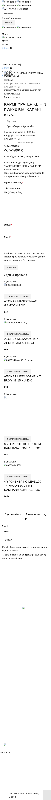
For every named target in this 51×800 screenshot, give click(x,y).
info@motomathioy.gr (13, 731)
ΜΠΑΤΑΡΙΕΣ (8, 650)
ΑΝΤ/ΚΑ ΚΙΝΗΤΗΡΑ (30, 83)
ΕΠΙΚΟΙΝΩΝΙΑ (9, 704)
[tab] (25, 142)
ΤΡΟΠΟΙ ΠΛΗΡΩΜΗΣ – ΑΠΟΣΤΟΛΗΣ (20, 699)
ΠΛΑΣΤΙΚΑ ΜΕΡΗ (11, 655)
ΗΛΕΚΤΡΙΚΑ (8, 635)
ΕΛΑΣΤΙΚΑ (7, 630)
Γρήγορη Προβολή (14, 290)
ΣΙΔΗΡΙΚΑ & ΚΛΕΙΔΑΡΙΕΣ (14, 680)
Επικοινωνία (26, 598)
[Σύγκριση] (7, 290)
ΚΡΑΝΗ (6, 640)
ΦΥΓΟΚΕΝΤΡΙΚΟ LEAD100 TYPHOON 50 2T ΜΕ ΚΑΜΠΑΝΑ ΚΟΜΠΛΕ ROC (22, 486)
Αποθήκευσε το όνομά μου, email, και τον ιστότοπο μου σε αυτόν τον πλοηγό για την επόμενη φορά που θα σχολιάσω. (24, 256)
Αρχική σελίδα (11, 83)
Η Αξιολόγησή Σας (13, 192)
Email (7, 237)
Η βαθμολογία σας (13, 182)
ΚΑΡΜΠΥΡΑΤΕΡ (12, 87)
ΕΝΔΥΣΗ (6, 660)
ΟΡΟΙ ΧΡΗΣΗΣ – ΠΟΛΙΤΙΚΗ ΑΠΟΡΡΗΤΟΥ (23, 694)
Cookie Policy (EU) (11, 709)
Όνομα (8, 225)
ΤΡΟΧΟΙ (6, 665)
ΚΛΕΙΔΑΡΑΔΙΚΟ (10, 675)
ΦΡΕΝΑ (6, 670)
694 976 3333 (8, 727)
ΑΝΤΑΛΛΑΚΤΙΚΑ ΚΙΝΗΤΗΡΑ (16, 620)
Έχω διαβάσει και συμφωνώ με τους (24, 549)
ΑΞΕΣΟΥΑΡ (8, 625)
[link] (25, 745)
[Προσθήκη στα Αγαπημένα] (22, 290)
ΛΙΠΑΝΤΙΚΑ (8, 645)
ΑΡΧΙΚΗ (6, 689)
